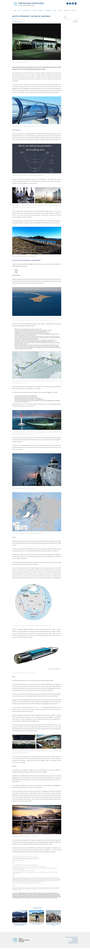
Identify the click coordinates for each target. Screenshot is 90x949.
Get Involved (73, 10)
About (15, 10)
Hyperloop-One (55, 211)
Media (55, 10)
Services (41, 10)
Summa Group (39, 707)
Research (35, 10)
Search (75, 21)
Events (60, 10)
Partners (66, 10)
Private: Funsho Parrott (18, 21)
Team (20, 10)
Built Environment (15, 19)
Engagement (48, 10)
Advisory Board (26, 10)
